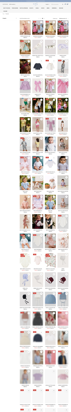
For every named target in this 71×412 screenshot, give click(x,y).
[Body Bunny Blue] (37, 182)
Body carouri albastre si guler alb (63, 191)
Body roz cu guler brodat (38, 268)
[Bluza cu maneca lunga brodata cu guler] (50, 66)
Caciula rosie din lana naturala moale (50, 327)
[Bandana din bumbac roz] (62, 27)
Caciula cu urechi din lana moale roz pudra (25, 327)
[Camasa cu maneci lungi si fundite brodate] (37, 396)
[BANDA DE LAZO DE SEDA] (50, 47)
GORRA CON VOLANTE (37, 288)
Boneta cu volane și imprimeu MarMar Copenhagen (50, 268)
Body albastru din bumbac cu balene (63, 171)
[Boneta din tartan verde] (25, 299)
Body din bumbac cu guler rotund (63, 230)
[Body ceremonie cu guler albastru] (37, 202)
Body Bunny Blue (37, 191)
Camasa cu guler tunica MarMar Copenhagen (25, 404)
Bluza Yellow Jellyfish (38, 152)
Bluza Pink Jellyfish (37, 133)
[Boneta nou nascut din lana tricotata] (37, 299)
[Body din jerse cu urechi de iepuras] (50, 241)
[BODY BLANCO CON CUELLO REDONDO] (37, 163)
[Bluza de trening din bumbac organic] (62, 66)
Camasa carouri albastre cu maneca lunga (25, 385)
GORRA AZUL (25, 288)
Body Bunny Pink (50, 191)
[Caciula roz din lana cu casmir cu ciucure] (62, 318)
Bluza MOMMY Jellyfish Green (50, 113)
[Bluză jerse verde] (25, 105)
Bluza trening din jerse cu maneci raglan (25, 152)
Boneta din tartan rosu (50, 288)
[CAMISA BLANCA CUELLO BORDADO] (50, 338)
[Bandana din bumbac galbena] (50, 27)
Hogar (4, 13)
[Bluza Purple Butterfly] (50, 124)
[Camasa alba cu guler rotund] (62, 338)
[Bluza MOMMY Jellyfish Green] (50, 105)
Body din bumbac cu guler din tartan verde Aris (50, 230)
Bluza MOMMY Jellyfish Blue (38, 113)
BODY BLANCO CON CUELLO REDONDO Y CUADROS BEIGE (50, 152)
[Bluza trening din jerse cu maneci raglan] (25, 144)
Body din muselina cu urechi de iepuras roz (63, 249)
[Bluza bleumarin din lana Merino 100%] (37, 66)
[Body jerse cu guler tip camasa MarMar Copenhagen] (25, 260)
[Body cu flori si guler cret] (62, 202)
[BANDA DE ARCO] (62, 47)
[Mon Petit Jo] (35, 4)
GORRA (63, 268)
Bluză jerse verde (25, 113)
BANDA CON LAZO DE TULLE (37, 55)
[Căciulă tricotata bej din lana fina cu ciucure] (25, 338)
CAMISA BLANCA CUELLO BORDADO (50, 346)
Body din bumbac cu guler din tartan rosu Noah (38, 230)
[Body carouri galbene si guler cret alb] (25, 202)
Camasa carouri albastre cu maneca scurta (37, 385)
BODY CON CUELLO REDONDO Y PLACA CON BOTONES (25, 249)
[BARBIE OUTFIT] (37, 85)
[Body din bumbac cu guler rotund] (62, 221)
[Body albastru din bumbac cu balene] (62, 163)
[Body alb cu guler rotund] (25, 163)
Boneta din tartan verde (25, 307)
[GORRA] (62, 260)
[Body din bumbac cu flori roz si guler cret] (25, 221)
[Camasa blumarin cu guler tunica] (62, 357)
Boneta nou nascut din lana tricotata (38, 307)
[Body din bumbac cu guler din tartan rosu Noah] (37, 221)
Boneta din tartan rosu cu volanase (63, 288)
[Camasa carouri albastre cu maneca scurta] (37, 376)
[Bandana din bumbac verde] (25, 47)
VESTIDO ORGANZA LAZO (25, 36)
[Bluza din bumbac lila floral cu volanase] (25, 85)
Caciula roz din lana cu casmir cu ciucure (63, 327)
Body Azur (25, 191)
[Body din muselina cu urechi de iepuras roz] (62, 241)
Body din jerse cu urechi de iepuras (50, 249)
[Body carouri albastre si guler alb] (62, 182)
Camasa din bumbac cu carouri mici (50, 404)
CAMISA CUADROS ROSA (63, 385)
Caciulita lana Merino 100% (38, 346)
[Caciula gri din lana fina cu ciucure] (37, 318)
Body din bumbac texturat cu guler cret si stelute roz (38, 249)
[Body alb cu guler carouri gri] (62, 144)
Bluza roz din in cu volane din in (63, 133)
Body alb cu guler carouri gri (63, 152)
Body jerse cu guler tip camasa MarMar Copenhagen (25, 268)
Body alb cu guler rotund (25, 171)
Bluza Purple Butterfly (50, 133)
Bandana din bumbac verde (25, 55)
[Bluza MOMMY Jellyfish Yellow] (25, 124)
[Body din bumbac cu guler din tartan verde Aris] (50, 221)
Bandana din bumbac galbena (50, 36)
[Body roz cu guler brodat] (37, 260)
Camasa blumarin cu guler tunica (62, 365)
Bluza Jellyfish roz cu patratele (63, 94)
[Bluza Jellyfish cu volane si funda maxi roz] (50, 85)
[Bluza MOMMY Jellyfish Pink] (62, 105)
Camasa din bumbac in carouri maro (63, 404)
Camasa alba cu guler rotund (63, 346)
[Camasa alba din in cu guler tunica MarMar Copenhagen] (25, 357)
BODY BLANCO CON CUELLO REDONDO (37, 171)
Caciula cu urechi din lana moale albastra (63, 307)
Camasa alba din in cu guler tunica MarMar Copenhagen (25, 365)
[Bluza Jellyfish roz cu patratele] (62, 85)
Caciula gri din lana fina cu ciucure (37, 327)
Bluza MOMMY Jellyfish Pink (63, 113)
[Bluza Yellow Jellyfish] (37, 144)
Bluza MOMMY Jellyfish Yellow (25, 133)
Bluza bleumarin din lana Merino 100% (37, 74)
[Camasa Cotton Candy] (50, 376)
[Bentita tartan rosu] (25, 66)
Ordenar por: (55, 18)
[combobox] (56, 4)
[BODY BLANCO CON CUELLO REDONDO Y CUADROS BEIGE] (50, 144)
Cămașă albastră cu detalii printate (37, 365)
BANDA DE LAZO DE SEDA (50, 55)
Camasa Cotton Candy (50, 385)
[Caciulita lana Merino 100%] (37, 338)
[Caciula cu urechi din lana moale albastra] (62, 299)
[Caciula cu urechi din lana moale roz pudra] (25, 318)
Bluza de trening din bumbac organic (62, 74)
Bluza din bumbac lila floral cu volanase (25, 94)
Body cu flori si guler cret (63, 210)
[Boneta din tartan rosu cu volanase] (62, 279)
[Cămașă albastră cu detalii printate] (37, 357)
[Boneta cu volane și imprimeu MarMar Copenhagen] (50, 260)
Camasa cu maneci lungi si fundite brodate (38, 404)
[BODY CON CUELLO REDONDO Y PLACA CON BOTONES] (25, 241)
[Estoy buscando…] (52, 4)
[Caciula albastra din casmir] (50, 299)
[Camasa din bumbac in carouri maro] (62, 396)
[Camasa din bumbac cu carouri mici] (50, 396)
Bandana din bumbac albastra (37, 36)
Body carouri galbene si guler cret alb (25, 210)
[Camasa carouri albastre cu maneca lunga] (25, 376)
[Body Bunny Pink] (50, 182)
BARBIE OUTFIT (38, 94)
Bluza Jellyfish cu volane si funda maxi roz (50, 94)
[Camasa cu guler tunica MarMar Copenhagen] (25, 396)
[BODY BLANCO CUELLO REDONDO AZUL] (50, 163)
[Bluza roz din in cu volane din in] (62, 124)
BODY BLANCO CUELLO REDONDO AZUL (50, 171)
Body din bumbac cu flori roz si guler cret (25, 230)
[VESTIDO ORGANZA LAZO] (25, 27)
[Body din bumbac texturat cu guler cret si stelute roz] (37, 241)
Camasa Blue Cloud (50, 365)
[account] (63, 4)
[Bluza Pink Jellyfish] (37, 124)
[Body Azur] (25, 182)
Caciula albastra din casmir (50, 307)
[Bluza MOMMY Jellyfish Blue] (37, 105)
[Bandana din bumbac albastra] (37, 27)
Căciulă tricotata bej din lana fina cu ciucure (25, 346)
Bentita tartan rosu (25, 74)
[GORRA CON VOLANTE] (37, 279)
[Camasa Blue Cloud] (50, 357)
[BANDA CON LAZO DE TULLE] (37, 47)
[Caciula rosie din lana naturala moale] (50, 318)
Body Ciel (50, 210)
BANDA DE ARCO (63, 55)
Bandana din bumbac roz (63, 36)
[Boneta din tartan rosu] (50, 279)
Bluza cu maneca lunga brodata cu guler (50, 74)
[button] (21, 1)
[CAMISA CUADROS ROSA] (62, 376)
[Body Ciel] (50, 202)
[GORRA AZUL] (25, 279)
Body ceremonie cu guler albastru (38, 210)
